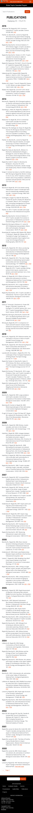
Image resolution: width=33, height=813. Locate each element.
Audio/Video (15, 789)
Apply (27, 12)
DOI (7, 42)
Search (23, 779)
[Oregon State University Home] (4, 1)
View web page (19, 766)
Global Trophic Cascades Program (16, 5)
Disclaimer (3, 809)
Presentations (6, 789)
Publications (25, 789)
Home (4, 786)
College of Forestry (16, 2)
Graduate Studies (13, 786)
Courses (22, 786)
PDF (15, 32)
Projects (4, 792)
